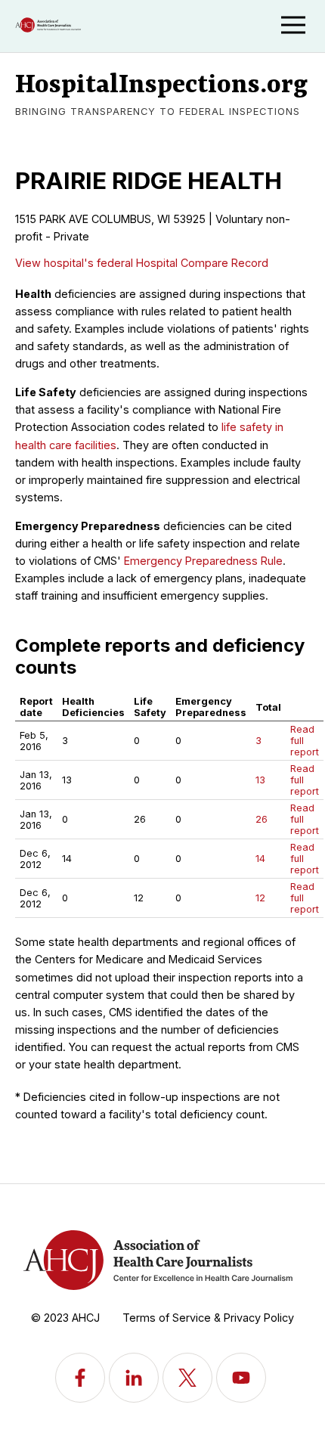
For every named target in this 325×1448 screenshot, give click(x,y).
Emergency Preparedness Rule (203, 560)
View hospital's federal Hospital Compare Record (141, 262)
